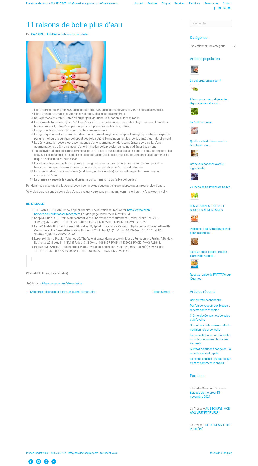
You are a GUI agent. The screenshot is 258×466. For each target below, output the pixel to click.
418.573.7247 (58, 3)
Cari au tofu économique (206, 300)
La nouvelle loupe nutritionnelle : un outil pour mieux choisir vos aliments (210, 339)
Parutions (194, 3)
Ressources (211, 3)
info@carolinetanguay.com (83, 3)
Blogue (166, 3)
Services (152, 3)
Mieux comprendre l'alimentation (61, 283)
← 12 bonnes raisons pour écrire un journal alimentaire (60, 291)
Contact (227, 3)
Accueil (138, 3)
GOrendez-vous (109, 3)
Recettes (179, 3)
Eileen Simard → (163, 291)
